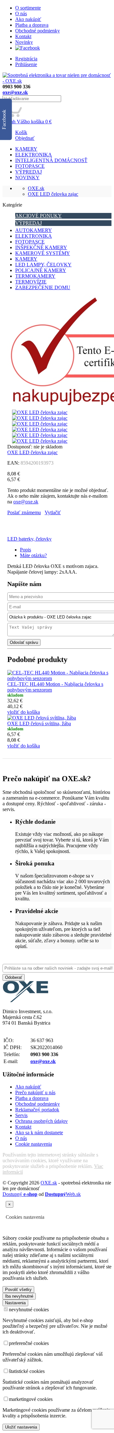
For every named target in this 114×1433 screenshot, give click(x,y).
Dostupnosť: (19, 446)
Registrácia (26, 58)
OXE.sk (36, 188)
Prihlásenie (26, 64)
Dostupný (20, 1194)
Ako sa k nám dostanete (39, 1132)
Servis (21, 1115)
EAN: (13, 463)
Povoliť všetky (18, 1289)
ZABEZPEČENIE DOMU (42, 287)
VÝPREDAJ (28, 171)
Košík (21, 132)
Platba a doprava (31, 25)
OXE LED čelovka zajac (53, 194)
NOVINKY (27, 177)
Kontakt (23, 36)
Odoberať (13, 977)
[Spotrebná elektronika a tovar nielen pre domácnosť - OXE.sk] (57, 81)
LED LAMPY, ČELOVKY (43, 264)
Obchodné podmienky (37, 30)
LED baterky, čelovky (29, 539)
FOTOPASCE (30, 166)
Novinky (24, 42)
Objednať (25, 138)
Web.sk (63, 1194)
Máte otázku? (33, 555)
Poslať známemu (24, 512)
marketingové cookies (31, 1399)
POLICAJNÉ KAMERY (40, 270)
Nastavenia (15, 1302)
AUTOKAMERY (33, 230)
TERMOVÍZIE (31, 281)
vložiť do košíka (23, 712)
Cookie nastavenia (33, 1144)
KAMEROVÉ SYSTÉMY (42, 253)
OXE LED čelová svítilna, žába (39, 723)
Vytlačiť (53, 512)
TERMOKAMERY (35, 276)
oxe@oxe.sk (15, 92)
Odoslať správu (24, 642)
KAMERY (26, 149)
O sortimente (28, 7)
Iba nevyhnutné (19, 1296)
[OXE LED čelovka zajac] (39, 412)
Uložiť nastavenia (21, 1427)
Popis (25, 549)
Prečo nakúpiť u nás (35, 1092)
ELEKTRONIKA (33, 154)
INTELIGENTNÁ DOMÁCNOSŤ (51, 160)
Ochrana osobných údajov (41, 1121)
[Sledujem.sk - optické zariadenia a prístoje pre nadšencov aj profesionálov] (25, 1000)
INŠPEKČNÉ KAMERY (41, 247)
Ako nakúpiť (28, 19)
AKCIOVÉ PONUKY (38, 215)
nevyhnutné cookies (29, 1309)
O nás (21, 13)
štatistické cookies (27, 1371)
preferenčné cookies (29, 1343)
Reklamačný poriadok (37, 1109)
